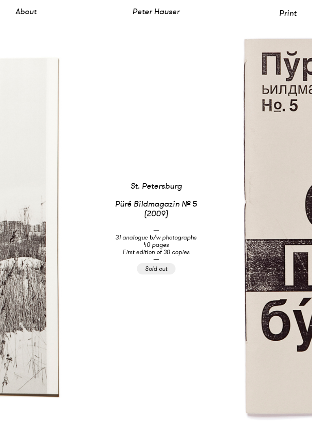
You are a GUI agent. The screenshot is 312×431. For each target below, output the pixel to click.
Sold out (156, 268)
